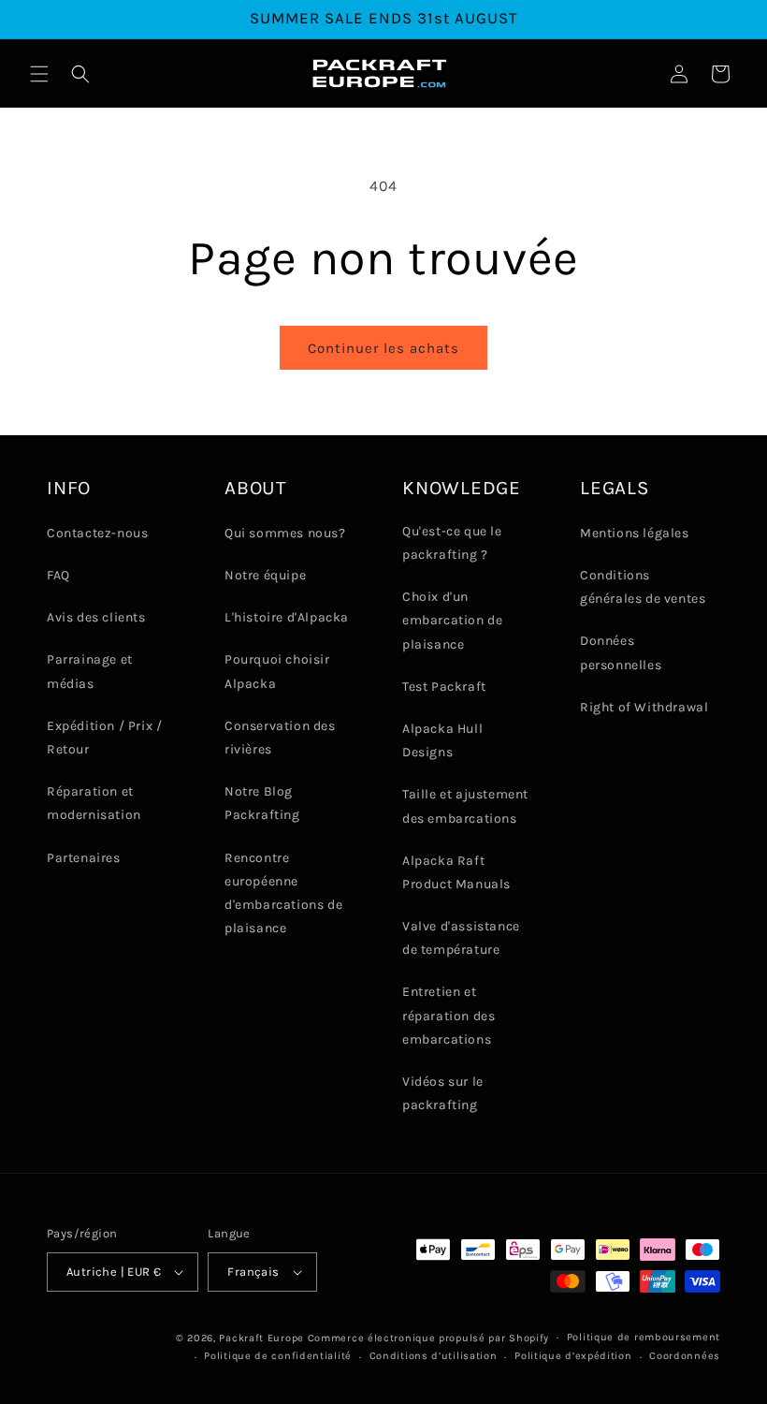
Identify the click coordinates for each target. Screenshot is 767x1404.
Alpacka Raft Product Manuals (456, 872)
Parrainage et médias (90, 671)
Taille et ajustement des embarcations (465, 806)
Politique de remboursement (643, 1337)
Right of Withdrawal (644, 707)
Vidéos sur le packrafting (443, 1093)
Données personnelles (620, 652)
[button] (39, 74)
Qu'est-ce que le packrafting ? (452, 543)
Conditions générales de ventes (642, 587)
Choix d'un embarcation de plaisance (452, 620)
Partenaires (84, 858)
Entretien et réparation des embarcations (448, 1015)
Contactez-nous (97, 533)
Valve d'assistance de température (461, 938)
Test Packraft (444, 687)
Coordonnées (684, 1356)
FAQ (58, 575)
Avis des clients (96, 617)
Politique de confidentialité (278, 1356)
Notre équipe (265, 575)
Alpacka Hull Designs (442, 740)
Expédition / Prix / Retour (104, 737)
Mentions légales (634, 533)
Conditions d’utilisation (433, 1356)
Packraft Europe (261, 1338)
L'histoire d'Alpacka (286, 617)
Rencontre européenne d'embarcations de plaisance (283, 893)
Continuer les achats (383, 348)
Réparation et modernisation (94, 803)
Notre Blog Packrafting (262, 803)
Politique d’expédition (572, 1356)
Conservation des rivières (280, 737)
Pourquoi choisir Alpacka (277, 671)
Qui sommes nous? (285, 533)
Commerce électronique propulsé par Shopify (428, 1338)
